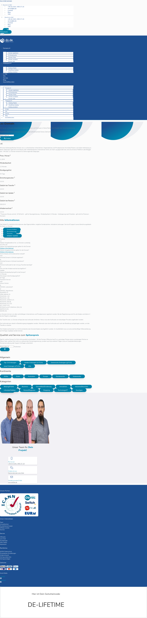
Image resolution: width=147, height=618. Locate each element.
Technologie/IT (63, 390)
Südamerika (77, 376)
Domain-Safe (11, 61)
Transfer (10, 234)
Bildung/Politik (9, 387)
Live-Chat (3, 539)
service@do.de (12, 482)
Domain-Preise (12, 57)
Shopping (46, 390)
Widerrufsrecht (4, 555)
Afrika (6, 376)
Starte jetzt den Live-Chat (16, 473)
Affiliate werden (4, 528)
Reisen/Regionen (29, 390)
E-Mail (5, 74)
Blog (4, 80)
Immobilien (63, 387)
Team (1, 522)
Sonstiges (79, 390)
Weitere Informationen (7, 248)
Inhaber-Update (12, 236)
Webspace (6, 63)
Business (25, 387)
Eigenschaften (12, 229)
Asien (18, 376)
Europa (45, 376)
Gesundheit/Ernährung (44, 387)
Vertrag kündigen (5, 559)
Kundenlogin (4, 541)
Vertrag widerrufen (5, 557)
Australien (31, 376)
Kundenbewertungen (6, 526)
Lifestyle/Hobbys (10, 390)
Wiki (9, 14)
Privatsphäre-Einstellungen (8, 553)
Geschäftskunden (8, 82)
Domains (6, 48)
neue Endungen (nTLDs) (12, 366)
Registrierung (11, 232)
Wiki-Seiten (3, 542)
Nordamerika (60, 376)
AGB (1, 551)
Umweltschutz (4, 524)
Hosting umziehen (12, 72)
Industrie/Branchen (81, 387)
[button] (6, 31)
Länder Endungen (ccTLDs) (33, 363)
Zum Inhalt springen (6, 1)
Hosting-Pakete (12, 68)
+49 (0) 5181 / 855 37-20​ (16, 464)
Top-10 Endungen (10, 363)
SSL (4, 76)
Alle (29, 366)
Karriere (2, 530)
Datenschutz (8, 551)
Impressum (3, 544)
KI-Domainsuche (12, 55)
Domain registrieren (13, 53)
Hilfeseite (3, 537)
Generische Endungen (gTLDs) (61, 363)
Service (5, 78)
